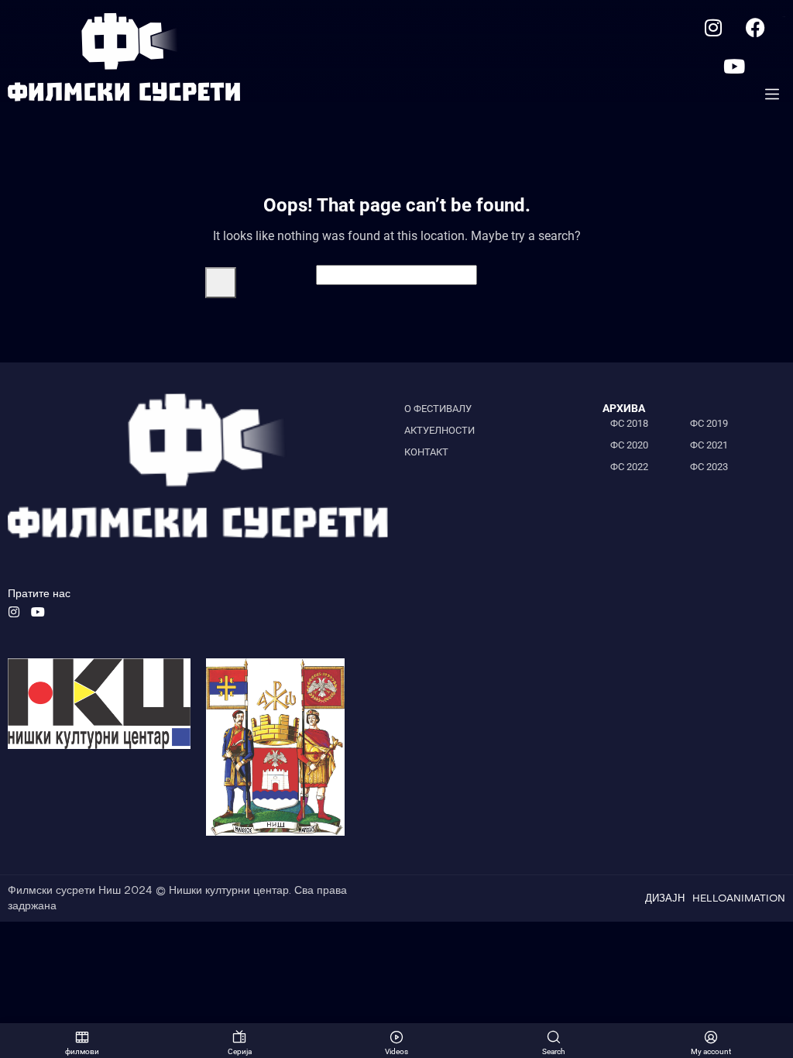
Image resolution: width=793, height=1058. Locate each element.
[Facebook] (755, 27)
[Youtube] (734, 65)
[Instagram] (713, 27)
